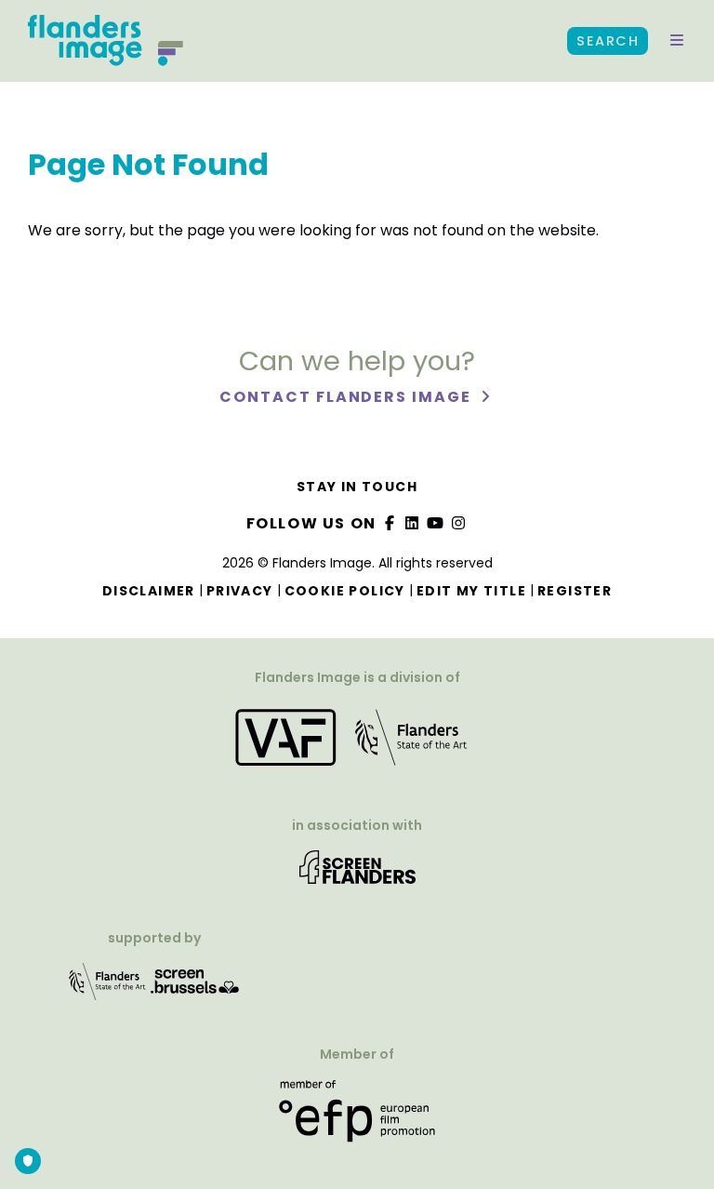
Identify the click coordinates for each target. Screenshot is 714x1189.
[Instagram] (458, 523)
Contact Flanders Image (347, 396)
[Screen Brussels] (195, 987)
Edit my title (471, 590)
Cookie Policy (344, 590)
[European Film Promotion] (357, 1118)
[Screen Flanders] (357, 873)
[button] (677, 41)
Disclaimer (148, 590)
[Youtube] (436, 523)
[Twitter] (412, 523)
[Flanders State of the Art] (108, 987)
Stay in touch (357, 486)
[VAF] (357, 743)
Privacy (239, 590)
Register (574, 590)
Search (607, 41)
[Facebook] (389, 523)
